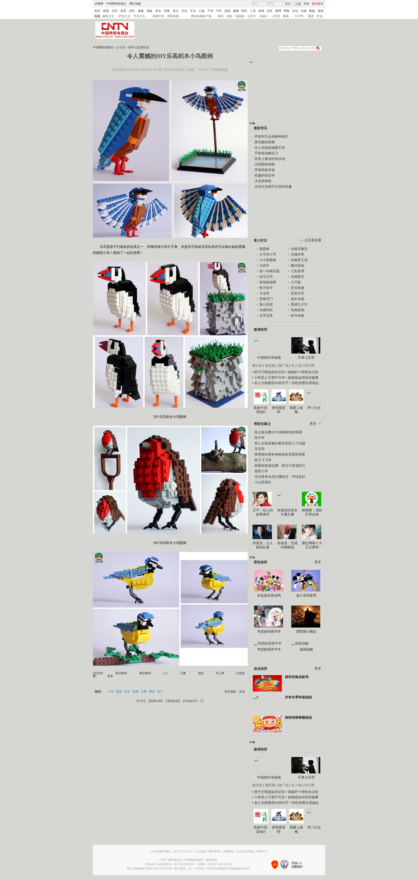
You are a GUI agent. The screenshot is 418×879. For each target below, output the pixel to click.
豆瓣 (144, 691)
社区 (270, 11)
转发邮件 (190, 701)
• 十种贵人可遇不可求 (269, 377)
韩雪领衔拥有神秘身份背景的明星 (279, 454)
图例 (119, 691)
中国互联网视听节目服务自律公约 (228, 868)
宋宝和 (259, 449)
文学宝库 (266, 315)
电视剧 (240, 16)
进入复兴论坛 (174, 69)
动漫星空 (297, 277)
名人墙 (296, 365)
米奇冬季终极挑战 (298, 697)
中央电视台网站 (161, 851)
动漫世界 (297, 254)
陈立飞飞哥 (262, 460)
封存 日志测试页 (138, 47)
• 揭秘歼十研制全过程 (302, 372)
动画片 (263, 16)
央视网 (99, 3)
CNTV (203, 69)
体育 (123, 11)
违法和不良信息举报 (158, 864)
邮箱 (312, 11)
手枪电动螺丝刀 (266, 153)
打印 (141, 701)
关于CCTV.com (182, 851)
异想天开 (297, 293)
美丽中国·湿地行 (261, 410)
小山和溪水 (262, 482)
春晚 (141, 11)
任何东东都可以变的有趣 (273, 186)
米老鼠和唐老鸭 (269, 595)
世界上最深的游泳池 (269, 159)
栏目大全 (124, 16)
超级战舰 (306, 649)
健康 (236, 11)
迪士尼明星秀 (306, 595)
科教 (167, 11)
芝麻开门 (266, 299)
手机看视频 (219, 69)
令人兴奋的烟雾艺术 (269, 148)
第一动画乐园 (269, 271)
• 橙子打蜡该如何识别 (268, 372)
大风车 (264, 265)
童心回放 (266, 304)
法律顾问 (228, 851)
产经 (210, 11)
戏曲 (149, 11)
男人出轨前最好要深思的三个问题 (279, 443)
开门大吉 (314, 408)
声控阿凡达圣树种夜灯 (271, 136)
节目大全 (139, 16)
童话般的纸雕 (264, 142)
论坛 (295, 11)
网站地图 (135, 3)
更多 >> (315, 423)
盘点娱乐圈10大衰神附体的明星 (278, 432)
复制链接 (173, 701)
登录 (288, 4)
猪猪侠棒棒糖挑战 (298, 717)
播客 (286, 16)
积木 (127, 691)
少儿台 (120, 47)
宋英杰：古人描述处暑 (263, 545)
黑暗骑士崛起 (306, 631)
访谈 (303, 11)
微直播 (270, 365)
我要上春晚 (296, 410)
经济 (115, 11)
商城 (261, 11)
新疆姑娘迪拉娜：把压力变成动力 (279, 465)
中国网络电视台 (116, 3)
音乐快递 (297, 288)
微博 (278, 11)
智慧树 (264, 249)
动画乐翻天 (299, 249)
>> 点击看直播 (310, 240)
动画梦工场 (299, 260)
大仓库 (264, 293)
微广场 (283, 365)
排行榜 (309, 365)
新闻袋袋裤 (267, 282)
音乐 (158, 11)
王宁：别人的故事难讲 (263, 512)
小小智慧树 (267, 260)
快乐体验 (297, 315)
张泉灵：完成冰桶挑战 (287, 545)
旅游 (227, 11)
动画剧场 (297, 310)
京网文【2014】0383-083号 (214, 864)
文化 (184, 11)
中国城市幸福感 (269, 357)
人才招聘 (200, 851)
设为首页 (317, 3)
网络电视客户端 (201, 16)
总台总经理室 (245, 851)
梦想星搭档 (278, 410)
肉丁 (160, 691)
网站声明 (214, 851)
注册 (298, 4)
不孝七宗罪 (306, 357)
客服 (306, 3)
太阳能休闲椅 (264, 164)
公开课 (275, 16)
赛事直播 (173, 16)
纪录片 (251, 16)
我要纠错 (155, 701)
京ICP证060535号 (184, 864)
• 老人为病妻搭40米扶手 (270, 383)
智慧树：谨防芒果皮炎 (312, 512)
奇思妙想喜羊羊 (269, 631)
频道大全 (108, 16)
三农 (253, 11)
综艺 (132, 11)
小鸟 (111, 691)
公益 (202, 11)
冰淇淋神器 (262, 181)
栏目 (320, 16)
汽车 (219, 11)
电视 (97, 16)
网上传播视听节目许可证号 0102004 (150, 868)
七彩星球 (297, 271)
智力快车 (266, 288)
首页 (97, 11)
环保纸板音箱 (264, 170)
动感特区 (266, 310)
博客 (287, 11)
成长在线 (297, 299)
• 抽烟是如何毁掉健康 (302, 377)
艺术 (193, 11)
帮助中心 (262, 851)
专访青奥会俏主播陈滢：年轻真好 (279, 477)
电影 (229, 16)
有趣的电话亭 (264, 175)
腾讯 (152, 691)
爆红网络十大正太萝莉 (312, 545)
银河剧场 (297, 265)
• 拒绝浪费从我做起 (304, 383)
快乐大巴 (266, 277)
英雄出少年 (299, 304)
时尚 (244, 11)
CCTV (299, 16)
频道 (311, 16)
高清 (221, 16)
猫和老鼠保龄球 (297, 677)
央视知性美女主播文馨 (287, 512)
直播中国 (158, 16)
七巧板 (296, 282)
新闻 (106, 11)
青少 (176, 11)
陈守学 (259, 438)
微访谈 (257, 365)
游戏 (320, 11)
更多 (317, 562)
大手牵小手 (267, 254)
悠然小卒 (261, 471)
